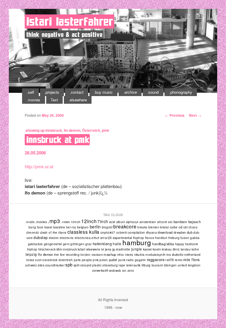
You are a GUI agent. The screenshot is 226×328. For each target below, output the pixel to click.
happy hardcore (186, 244)
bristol (164, 227)
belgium (83, 227)
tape (122, 265)
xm (124, 270)
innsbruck (53, 130)
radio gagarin (136, 260)
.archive (130, 92)
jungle (136, 249)
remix (178, 260)
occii (38, 260)
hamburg (136, 242)
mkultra (139, 254)
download (165, 232)
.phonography (180, 92)
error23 (106, 237)
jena (108, 249)
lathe (195, 249)
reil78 (169, 260)
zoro (130, 270)
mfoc (120, 254)
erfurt (95, 238)
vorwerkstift (100, 270)
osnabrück (50, 260)
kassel (147, 249)
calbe (174, 227)
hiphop (32, 249)
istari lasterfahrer (70, 21)
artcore (162, 222)
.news (65, 222)
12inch (89, 221)
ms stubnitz (174, 254)
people (87, 260)
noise (30, 260)
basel (48, 227)
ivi (102, 249)
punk (122, 260)
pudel (113, 259)
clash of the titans (53, 232)
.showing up (34, 130)
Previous (175, 115)
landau (186, 249)
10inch (75, 222)
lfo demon (72, 130)
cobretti (121, 232)
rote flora (191, 259)
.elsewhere (78, 100)
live (56, 255)
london (85, 255)
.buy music (103, 92)
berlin (95, 227)
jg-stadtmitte (121, 249)
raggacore (156, 259)
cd (180, 227)
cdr (185, 227)
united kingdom (189, 265)
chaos (193, 227)
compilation (136, 232)
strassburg (110, 265)
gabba (195, 237)
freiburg (174, 238)
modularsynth (155, 254)
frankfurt (161, 237)
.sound (153, 92)
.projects (51, 92)
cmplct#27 (107, 232)
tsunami (157, 265)
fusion (184, 238)
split (76, 265)
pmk (105, 130)
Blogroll (107, 227)
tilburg (146, 265)
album (120, 222)
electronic (67, 238)
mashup (110, 254)
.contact (77, 92)
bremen (153, 227)
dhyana (151, 232)
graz (88, 244)
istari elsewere (89, 249)
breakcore (125, 226)
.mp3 (54, 221)
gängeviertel (53, 244)
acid (112, 222)
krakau (167, 249)
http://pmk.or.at (39, 166)
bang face (36, 227)
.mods (29, 222)
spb (69, 264)
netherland (192, 254)
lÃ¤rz (176, 249)
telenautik (133, 265)
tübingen (170, 265)
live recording (70, 254)
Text (54, 100)
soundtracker (54, 265)
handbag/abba (163, 243)
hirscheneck (47, 249)
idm (59, 249)
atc (170, 222)
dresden (180, 232)
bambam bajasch (187, 221)
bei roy (71, 227)
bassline (59, 227)
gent (66, 244)
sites (41, 265)
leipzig (31, 254)
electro (54, 237)
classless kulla (83, 231)
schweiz (31, 265)
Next (195, 115)
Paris (77, 260)
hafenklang (102, 243)
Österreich (91, 130)
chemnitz (32, 232)
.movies (33, 100)
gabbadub (35, 244)
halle (117, 243)
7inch (102, 221)
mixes (129, 255)
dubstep (41, 237)
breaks (142, 227)
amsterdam (147, 222)
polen (103, 260)
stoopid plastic (91, 265)
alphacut (132, 222)
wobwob (115, 270)
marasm (97, 255)
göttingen (77, 244)
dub (189, 232)
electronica (83, 238)
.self (30, 92)
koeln (157, 249)
